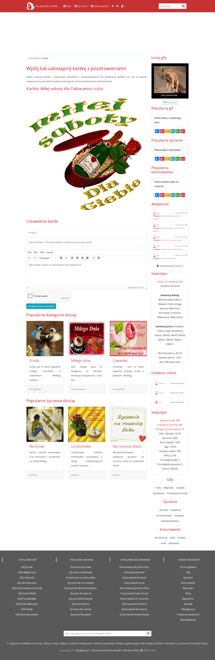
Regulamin (188, 598)
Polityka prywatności (188, 614)
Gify (68, 6)
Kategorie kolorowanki (168, 429)
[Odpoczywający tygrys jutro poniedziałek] (170, 81)
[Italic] (66, 257)
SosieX (161, 393)
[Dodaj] (117, 6)
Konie (163, 543)
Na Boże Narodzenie (170, 521)
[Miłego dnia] (86, 338)
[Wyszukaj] (183, 6)
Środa (34, 360)
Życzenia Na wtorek (80, 593)
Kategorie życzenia (168, 424)
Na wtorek (179, 515)
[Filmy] (113, 6)
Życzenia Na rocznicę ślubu (80, 577)
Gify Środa (27, 567)
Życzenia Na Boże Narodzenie (80, 588)
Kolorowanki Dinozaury (134, 609)
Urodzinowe (81, 446)
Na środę (36, 446)
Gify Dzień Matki (27, 593)
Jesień (172, 537)
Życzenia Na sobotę (80, 609)
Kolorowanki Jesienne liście (134, 588)
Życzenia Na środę (81, 567)
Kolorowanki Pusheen (134, 577)
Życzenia (82, 6)
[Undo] (29, 257)
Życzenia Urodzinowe (80, 572)
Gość (158, 213)
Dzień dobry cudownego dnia (167, 120)
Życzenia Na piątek (80, 614)
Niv (160, 402)
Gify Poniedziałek (27, 598)
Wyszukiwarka (188, 619)
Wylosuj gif (171, 102)
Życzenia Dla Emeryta (80, 598)
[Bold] (61, 257)
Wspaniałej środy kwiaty (167, 149)
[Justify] (87, 257)
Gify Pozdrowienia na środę (27, 588)
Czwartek (120, 360)
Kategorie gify (167, 420)
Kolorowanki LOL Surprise (134, 598)
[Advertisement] (107, 32)
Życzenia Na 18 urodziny (80, 582)
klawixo (161, 383)
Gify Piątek (27, 609)
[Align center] (77, 257)
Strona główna (188, 567)
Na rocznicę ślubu (127, 446)
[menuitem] (30, 252)
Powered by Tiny (136, 288)
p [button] (28, 288)
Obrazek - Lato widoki (168, 258)
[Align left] (72, 257)
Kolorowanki (100, 6)
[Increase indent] (98, 257)
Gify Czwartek (26, 577)
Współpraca (188, 609)
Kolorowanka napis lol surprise (166, 184)
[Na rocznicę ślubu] (128, 424)
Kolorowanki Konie (134, 582)
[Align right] (82, 257)
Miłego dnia (80, 360)
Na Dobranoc (159, 493)
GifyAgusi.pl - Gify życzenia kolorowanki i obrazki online (107, 650)
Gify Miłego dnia (27, 572)
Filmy (188, 593)
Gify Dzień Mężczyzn (27, 604)
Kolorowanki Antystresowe (134, 614)
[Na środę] (44, 424)
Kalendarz (188, 588)
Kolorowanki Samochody (134, 593)
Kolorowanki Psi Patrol (134, 604)
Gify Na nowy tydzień (27, 614)
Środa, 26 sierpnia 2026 (170, 281)
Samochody (174, 543)
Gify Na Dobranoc (27, 582)
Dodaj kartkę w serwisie (41, 306)
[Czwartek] (128, 338)
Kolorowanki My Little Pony (134, 567)
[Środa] (44, 338)
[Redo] (34, 257)
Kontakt (188, 604)
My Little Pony (161, 537)
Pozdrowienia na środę (177, 493)
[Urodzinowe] (86, 424)
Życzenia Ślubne (80, 604)
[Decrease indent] (93, 257)
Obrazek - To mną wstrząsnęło (171, 240)
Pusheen (181, 537)
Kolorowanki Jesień (134, 572)
